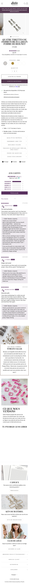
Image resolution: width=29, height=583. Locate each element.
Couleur (14, 60)
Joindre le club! (14, 549)
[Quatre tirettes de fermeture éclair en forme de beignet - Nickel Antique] (6, 456)
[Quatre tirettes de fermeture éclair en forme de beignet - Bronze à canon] (8, 455)
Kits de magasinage (14, 519)
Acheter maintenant (14, 81)
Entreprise (14, 564)
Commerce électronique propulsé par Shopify (14, 581)
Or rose (20, 63)
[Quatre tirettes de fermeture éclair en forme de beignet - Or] (4, 455)
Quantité (14, 68)
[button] (13, 50)
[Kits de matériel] (14, 501)
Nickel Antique (23, 63)
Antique (12, 63)
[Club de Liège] (14, 531)
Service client (14, 559)
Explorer (14, 569)
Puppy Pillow (6, 366)
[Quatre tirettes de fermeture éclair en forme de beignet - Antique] (6, 455)
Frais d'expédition (6, 54)
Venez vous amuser (14, 156)
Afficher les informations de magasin (11, 97)
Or (9, 63)
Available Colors (14, 144)
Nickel (5, 63)
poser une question (14, 153)
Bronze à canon (16, 63)
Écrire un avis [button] (14, 193)
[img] (5, 203)
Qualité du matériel (14, 137)
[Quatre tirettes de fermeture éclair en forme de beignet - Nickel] (2, 455)
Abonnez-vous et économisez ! (14, 554)
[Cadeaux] (14, 472)
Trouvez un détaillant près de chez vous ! (14, 149)
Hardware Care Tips (14, 141)
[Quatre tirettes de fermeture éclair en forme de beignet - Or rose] (9, 455)
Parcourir (14, 490)
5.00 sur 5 (18, 176)
